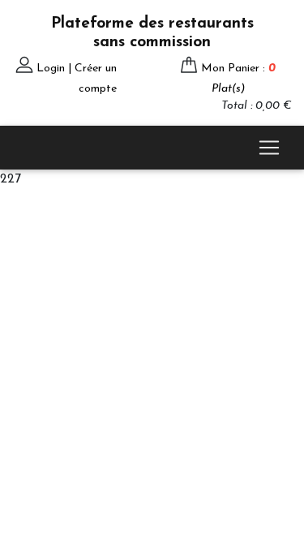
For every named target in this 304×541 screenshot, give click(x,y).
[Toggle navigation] (269, 147)
